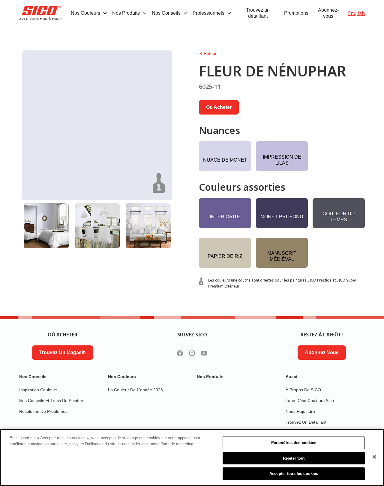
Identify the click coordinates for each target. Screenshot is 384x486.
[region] (192, 457)
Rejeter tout (294, 458)
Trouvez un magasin (62, 352)
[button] (89, 13)
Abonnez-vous (328, 13)
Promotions (296, 13)
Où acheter (219, 107)
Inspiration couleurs (38, 389)
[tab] (46, 225)
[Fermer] (374, 457)
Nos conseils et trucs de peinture (52, 400)
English (356, 13)
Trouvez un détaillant (258, 13)
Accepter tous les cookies (293, 473)
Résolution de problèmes (43, 411)
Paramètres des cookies (293, 442)
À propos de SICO (303, 389)
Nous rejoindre (300, 411)
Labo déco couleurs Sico (310, 400)
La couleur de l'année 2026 (135, 389)
